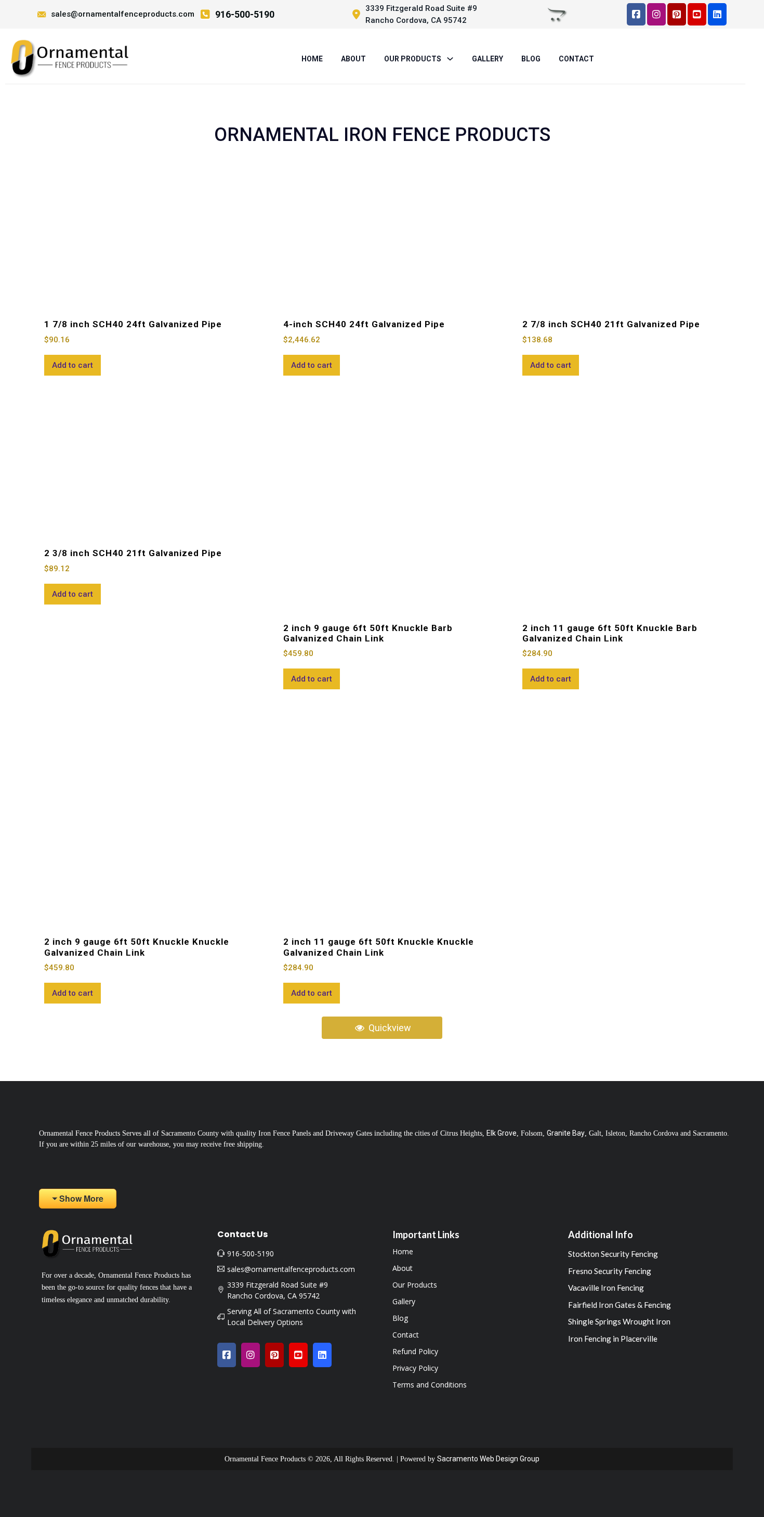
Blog (531, 59)
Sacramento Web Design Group (488, 1459)
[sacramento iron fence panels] (69, 59)
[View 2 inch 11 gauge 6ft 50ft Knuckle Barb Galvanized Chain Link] (621, 502)
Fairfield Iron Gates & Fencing (619, 1304)
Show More (81, 1198)
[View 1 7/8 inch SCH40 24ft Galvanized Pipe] (143, 235)
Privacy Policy (415, 1368)
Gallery (487, 59)
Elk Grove (501, 1133)
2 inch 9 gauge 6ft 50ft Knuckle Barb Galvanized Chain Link (368, 633)
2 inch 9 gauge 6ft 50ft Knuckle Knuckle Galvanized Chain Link (136, 946)
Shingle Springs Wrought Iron (619, 1321)
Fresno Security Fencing (609, 1271)
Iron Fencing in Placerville (612, 1338)
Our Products (414, 1285)
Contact (576, 59)
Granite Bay (566, 1133)
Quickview (388, 1027)
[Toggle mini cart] (556, 14)
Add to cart (72, 365)
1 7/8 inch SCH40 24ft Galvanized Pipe (133, 324)
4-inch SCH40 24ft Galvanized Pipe (364, 324)
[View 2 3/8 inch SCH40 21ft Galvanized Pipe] (143, 464)
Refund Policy (415, 1351)
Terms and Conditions (429, 1385)
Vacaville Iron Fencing (606, 1287)
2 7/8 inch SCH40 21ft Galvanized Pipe (611, 324)
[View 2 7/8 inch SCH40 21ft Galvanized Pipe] (621, 235)
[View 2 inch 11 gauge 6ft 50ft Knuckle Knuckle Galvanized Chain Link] (382, 816)
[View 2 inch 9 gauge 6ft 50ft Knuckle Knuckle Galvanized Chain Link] (143, 816)
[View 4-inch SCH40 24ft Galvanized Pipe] (382, 235)
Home (312, 59)
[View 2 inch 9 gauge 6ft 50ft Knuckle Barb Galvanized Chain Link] (382, 502)
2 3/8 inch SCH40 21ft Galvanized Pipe (133, 553)
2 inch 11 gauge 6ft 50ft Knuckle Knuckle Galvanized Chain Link (378, 946)
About (353, 59)
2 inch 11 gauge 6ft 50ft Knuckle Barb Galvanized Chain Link (609, 633)
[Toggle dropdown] (450, 58)
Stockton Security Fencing (613, 1253)
